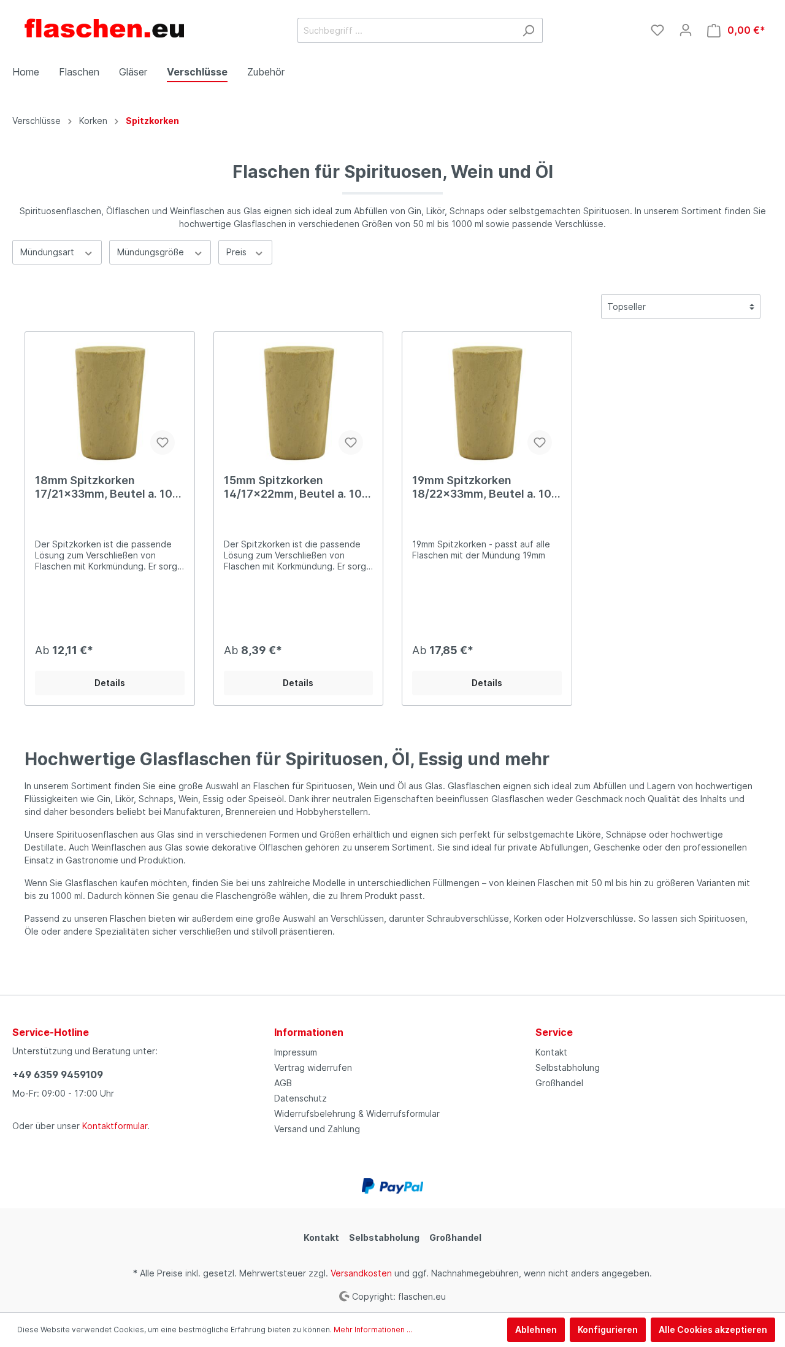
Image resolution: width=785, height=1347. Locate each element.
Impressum (295, 1052)
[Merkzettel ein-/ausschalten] (162, 442)
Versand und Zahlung (317, 1129)
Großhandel (559, 1083)
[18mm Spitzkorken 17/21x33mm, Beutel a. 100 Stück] (110, 403)
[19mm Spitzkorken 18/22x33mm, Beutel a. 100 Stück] (487, 403)
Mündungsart (48, 252)
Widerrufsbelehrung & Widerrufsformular (357, 1113)
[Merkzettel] (657, 30)
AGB (283, 1083)
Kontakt (551, 1052)
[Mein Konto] (686, 30)
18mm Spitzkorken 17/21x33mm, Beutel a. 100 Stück (107, 487)
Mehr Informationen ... (373, 1329)
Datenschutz (300, 1098)
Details (109, 682)
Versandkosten (361, 1273)
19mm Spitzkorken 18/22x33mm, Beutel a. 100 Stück (485, 487)
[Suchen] (528, 30)
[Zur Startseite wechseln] (104, 28)
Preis (237, 252)
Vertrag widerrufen (313, 1067)
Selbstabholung (567, 1067)
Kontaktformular (114, 1126)
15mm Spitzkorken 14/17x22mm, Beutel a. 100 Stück (296, 487)
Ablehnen (536, 1329)
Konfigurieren (608, 1329)
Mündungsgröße (151, 252)
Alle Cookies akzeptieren (713, 1329)
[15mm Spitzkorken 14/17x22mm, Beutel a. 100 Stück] (298, 403)
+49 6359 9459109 (57, 1074)
